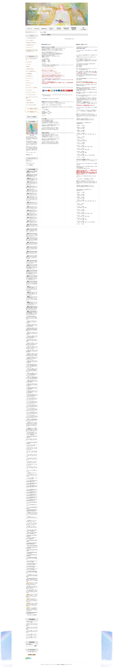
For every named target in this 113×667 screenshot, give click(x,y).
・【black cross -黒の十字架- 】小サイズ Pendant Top (31, 531)
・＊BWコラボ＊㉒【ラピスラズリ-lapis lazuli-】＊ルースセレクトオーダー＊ (32, 385)
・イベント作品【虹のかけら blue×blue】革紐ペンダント (31, 481)
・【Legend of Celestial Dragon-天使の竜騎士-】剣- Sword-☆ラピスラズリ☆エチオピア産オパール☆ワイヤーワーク (31, 308)
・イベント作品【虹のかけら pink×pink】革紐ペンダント (31, 484)
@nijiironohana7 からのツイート (31, 32)
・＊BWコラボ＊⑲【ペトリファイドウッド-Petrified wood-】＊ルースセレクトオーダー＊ (32, 374)
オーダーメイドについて (30, 163)
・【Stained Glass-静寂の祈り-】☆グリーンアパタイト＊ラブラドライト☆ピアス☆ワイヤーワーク (31, 257)
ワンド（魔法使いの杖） (31, 71)
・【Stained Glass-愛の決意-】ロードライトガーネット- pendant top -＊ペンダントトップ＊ (31, 226)
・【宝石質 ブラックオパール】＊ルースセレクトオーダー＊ (31, 527)
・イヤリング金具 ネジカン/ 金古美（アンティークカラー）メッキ (31, 631)
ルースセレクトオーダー (31, 94)
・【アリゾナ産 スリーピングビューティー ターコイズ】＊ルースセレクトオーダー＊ (31, 524)
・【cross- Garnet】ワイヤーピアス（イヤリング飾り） (31, 561)
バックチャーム (30, 78)
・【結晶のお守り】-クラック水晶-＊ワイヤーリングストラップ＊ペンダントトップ (31, 214)
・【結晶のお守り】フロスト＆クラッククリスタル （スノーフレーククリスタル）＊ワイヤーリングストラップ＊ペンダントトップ (31, 198)
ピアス (28, 80)
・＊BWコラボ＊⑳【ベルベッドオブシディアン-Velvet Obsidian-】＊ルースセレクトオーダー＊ (32, 377)
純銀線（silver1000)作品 (31, 42)
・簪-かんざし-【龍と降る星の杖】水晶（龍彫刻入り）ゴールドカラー (31, 172)
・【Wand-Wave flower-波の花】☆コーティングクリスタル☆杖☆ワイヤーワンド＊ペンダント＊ (31, 318)
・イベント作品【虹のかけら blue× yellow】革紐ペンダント (31, 495)
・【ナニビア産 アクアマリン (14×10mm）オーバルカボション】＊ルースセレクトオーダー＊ (31, 591)
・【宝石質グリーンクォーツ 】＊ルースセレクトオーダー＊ (31, 517)
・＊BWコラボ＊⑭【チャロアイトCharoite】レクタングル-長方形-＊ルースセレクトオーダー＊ (32, 354)
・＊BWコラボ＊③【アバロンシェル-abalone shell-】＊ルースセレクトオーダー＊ (32, 325)
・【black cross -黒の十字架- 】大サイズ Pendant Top (31, 533)
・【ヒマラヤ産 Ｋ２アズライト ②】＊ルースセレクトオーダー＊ (31, 459)
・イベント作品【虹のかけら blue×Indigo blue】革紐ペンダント (31, 486)
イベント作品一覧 (30, 40)
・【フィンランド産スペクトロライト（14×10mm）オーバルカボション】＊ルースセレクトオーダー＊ (32, 609)
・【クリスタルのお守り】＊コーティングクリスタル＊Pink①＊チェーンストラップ (31, 402)
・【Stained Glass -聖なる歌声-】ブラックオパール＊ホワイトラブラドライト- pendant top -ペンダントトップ (31, 239)
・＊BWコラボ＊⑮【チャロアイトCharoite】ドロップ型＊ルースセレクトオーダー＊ (32, 358)
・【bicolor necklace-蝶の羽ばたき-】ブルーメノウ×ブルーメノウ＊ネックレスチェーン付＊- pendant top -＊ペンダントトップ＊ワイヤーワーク (32, 277)
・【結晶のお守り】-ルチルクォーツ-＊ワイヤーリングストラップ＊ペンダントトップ (31, 207)
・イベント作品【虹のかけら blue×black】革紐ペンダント (31, 490)
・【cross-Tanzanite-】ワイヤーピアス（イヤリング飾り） (31, 569)
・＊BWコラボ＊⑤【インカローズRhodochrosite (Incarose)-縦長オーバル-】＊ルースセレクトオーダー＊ (32, 329)
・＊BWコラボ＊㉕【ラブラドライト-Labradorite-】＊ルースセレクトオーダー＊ (32, 392)
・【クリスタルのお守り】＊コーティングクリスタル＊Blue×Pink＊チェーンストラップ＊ (32, 406)
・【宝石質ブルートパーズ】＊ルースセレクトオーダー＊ (31, 521)
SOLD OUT (29, 100)
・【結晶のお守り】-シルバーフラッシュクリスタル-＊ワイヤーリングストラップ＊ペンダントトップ (31, 183)
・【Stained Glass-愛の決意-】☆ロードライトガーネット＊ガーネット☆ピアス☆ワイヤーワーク (31, 248)
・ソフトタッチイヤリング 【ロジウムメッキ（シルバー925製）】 (32, 628)
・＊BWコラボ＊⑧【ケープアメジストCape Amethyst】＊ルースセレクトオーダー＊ (32, 337)
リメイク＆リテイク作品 (31, 104)
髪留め (28, 66)
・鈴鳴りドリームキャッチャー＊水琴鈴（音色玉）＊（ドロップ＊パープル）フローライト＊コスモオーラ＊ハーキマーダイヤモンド (31, 288)
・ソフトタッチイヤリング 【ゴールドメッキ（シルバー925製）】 (32, 624)
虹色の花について (29, 160)
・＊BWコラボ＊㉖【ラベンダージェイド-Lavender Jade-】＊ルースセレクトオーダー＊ (32, 395)
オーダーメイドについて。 (31, 92)
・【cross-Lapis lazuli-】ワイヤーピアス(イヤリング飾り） (31, 564)
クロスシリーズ (30, 47)
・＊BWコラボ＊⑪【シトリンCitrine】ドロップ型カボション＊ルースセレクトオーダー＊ (32, 344)
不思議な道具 (29, 73)
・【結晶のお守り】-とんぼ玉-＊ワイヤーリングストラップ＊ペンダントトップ (31, 187)
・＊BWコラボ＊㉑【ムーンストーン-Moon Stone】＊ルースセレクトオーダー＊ (32, 381)
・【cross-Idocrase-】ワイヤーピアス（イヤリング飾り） (31, 567)
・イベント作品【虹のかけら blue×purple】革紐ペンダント (31, 492)
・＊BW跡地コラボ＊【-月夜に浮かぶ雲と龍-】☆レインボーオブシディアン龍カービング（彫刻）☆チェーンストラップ (31, 430)
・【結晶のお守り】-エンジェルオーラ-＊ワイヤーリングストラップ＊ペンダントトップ (31, 190)
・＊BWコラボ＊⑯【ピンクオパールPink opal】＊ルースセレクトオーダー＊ (32, 361)
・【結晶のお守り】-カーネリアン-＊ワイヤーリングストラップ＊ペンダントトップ (31, 194)
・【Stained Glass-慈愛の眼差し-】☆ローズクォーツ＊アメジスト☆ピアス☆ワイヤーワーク (31, 253)
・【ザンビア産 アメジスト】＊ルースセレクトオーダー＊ (31, 462)
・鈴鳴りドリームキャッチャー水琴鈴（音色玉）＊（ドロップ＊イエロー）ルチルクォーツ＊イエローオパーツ (31, 303)
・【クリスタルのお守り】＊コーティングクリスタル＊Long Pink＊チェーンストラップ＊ (31, 416)
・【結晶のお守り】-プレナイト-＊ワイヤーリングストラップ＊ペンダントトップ (31, 211)
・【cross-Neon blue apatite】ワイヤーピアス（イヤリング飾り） (31, 558)
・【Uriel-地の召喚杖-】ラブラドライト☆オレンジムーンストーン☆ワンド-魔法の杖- (31, 433)
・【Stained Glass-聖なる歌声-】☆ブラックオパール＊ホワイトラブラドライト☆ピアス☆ (31, 244)
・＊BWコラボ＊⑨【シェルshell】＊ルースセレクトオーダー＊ (31, 340)
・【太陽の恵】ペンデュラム (31, 472)
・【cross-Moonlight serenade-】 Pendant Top (31, 553)
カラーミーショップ (44, 664)
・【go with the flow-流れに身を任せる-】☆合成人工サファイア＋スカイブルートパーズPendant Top (32, 580)
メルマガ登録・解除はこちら (32, 651)
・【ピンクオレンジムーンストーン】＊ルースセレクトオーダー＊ (31, 467)
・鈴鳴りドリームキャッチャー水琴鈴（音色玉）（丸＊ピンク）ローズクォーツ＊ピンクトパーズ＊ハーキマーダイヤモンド (31, 298)
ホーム (41, 32)
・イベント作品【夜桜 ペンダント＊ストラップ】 (31, 478)
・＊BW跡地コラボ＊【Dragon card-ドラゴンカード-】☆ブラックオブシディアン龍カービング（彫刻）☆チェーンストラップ (31, 424)
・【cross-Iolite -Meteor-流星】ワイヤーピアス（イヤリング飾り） (31, 572)
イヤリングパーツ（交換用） (32, 87)
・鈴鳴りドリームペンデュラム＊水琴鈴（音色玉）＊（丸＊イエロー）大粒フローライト (31, 179)
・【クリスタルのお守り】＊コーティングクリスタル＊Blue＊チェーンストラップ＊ (31, 399)
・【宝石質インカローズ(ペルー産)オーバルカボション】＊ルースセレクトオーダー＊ (31, 587)
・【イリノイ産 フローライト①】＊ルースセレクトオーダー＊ (31, 439)
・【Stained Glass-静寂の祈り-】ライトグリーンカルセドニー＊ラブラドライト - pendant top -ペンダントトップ (31, 235)
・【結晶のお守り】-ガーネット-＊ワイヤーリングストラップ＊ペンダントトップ (31, 218)
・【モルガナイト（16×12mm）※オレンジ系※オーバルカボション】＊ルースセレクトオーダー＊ (32, 605)
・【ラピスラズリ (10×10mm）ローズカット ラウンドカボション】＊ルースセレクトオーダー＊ (31, 596)
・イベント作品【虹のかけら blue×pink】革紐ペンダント (31, 500)
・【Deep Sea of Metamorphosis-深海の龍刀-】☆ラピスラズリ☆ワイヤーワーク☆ (31, 175)
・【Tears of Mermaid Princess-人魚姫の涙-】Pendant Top (31, 510)
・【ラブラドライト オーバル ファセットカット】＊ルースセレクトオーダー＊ (31, 448)
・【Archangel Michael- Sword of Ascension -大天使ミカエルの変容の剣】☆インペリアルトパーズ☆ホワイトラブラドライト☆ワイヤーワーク (31, 313)
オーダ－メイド (29, 161)
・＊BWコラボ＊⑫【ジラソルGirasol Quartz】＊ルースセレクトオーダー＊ (32, 351)
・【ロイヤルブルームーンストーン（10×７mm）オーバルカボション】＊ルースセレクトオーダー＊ (31, 600)
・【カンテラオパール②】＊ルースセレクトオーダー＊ (31, 445)
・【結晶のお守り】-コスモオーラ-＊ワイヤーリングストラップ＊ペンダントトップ (31, 221)
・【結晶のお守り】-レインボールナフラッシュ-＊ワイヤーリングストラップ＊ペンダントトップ (31, 204)
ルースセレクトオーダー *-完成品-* (31, 97)
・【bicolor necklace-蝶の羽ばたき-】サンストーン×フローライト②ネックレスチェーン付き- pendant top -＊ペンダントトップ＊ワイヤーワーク (32, 272)
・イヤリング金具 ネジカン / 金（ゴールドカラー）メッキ (32, 635)
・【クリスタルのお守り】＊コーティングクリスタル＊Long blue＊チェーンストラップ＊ (31, 409)
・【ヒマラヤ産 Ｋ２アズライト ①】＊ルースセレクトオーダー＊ (31, 455)
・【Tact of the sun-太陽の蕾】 (31, 614)
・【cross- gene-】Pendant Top (31, 545)
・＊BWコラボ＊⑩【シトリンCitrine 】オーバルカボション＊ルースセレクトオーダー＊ (32, 347)
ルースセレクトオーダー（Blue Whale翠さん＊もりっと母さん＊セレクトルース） (31, 50)
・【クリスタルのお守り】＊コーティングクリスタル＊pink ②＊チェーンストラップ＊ (31, 413)
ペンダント (29, 64)
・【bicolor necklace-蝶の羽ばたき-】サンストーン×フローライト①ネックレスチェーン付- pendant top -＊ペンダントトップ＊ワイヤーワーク (32, 266)
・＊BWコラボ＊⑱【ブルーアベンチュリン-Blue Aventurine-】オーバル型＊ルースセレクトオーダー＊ (32, 370)
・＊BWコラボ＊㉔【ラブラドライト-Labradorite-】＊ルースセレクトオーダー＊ (32, 388)
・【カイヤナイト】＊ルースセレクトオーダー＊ (31, 465)
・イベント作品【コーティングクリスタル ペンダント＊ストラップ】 (31, 475)
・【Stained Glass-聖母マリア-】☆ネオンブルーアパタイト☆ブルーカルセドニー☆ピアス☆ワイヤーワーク (31, 262)
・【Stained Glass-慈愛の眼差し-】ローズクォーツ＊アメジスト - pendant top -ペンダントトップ (31, 230)
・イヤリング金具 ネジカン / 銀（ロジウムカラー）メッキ (32, 637)
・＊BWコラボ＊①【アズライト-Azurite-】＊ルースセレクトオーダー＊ (31, 322)
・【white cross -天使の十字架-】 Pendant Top (31, 538)
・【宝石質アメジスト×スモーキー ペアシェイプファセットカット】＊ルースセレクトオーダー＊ (32, 514)
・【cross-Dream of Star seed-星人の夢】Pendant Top (31, 543)
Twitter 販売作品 (30, 102)
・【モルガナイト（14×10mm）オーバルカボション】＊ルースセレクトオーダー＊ (32, 583)
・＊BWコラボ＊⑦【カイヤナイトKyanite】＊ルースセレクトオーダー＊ (32, 333)
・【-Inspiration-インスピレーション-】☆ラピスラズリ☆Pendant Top (31, 575)
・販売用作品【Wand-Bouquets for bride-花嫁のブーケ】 (31, 613)
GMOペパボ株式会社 (61, 664)
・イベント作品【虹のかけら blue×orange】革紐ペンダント (31, 497)
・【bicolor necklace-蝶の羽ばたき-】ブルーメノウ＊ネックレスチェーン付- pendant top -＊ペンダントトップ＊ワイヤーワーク (32, 283)
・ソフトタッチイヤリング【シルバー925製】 (31, 622)
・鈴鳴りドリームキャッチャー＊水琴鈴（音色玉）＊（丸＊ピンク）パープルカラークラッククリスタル (31, 293)
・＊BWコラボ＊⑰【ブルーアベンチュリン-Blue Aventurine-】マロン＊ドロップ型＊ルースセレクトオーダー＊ (32, 366)
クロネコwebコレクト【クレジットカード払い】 (50, 98)
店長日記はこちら (29, 154)
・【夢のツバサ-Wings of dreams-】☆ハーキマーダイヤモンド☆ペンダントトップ (31, 420)
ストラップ (29, 85)
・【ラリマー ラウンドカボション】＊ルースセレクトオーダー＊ (31, 452)
